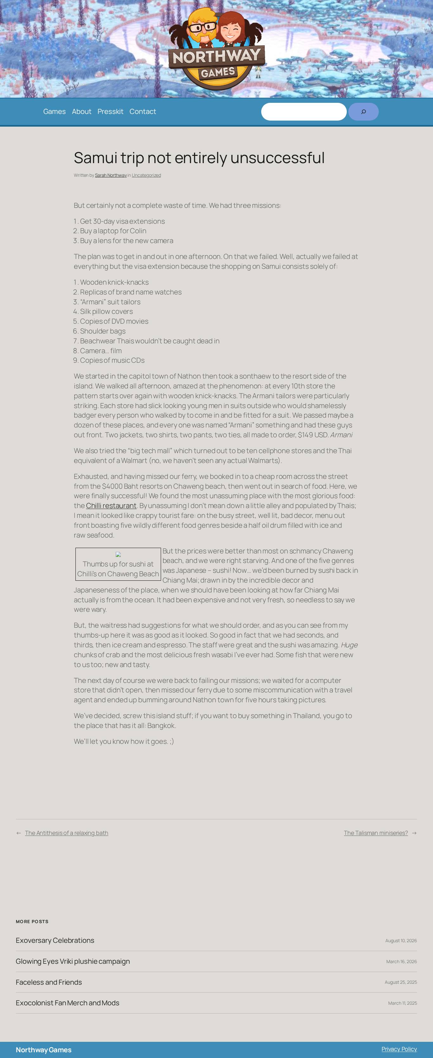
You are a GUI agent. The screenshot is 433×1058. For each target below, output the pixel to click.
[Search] (363, 112)
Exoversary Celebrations (55, 940)
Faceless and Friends (49, 982)
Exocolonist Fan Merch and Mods (68, 1003)
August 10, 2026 (401, 940)
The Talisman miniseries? (376, 832)
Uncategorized (146, 175)
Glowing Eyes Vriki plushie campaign (73, 961)
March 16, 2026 (401, 961)
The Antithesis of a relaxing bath (66, 832)
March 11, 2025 (402, 1003)
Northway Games (43, 1050)
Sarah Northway (111, 175)
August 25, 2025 (401, 982)
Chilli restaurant (111, 505)
